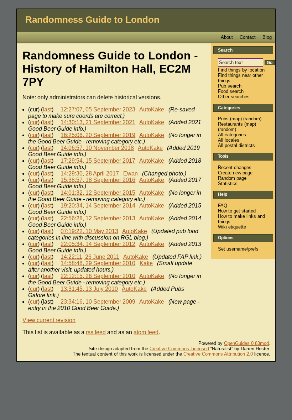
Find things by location (241, 70)
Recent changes (234, 167)
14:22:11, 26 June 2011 (90, 257)
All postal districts (236, 145)
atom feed (146, 332)
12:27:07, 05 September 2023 (98, 109)
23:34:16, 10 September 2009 (98, 302)
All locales (228, 140)
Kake (146, 263)
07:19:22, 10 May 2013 (89, 231)
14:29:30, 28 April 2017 (90, 173)
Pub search (229, 86)
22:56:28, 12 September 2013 (98, 218)
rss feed (96, 332)
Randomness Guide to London (92, 20)
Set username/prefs (238, 249)
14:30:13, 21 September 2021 (98, 122)
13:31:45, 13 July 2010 (89, 289)
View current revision (48, 320)
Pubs (223, 118)
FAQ (222, 205)
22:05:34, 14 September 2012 (98, 244)
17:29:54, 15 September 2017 (98, 161)
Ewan (130, 173)
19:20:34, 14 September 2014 (98, 206)
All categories (232, 134)
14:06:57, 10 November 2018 (97, 148)
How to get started (237, 211)
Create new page (235, 172)
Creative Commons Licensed (179, 348)
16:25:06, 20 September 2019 (98, 135)
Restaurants (230, 124)
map (235, 118)
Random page (232, 178)
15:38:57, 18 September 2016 (98, 180)
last (47, 109)
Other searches (234, 96)
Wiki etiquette (232, 227)
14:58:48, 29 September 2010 (98, 263)
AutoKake (151, 109)
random (252, 118)
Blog (267, 37)
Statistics (228, 183)
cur (34, 122)
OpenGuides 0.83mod (246, 343)
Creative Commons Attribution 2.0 (218, 354)
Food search (231, 91)
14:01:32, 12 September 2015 (98, 193)
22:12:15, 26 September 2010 (98, 276)
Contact (248, 37)
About (227, 37)
